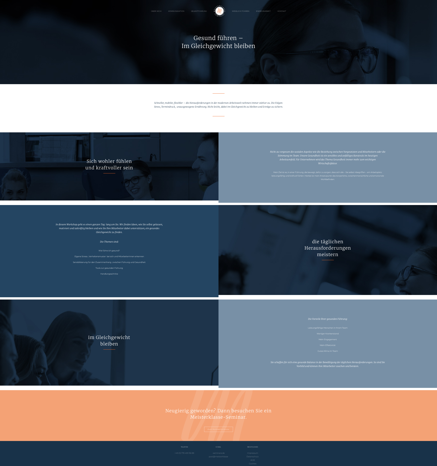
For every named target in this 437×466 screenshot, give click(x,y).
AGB (252, 460)
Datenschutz (252, 456)
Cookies (252, 463)
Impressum (252, 453)
